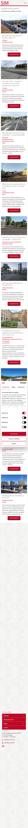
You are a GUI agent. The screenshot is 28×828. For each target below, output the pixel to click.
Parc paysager (5, 341)
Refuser (14, 443)
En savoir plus (14, 54)
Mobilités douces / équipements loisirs (12, 339)
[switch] (24, 418)
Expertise (6, 715)
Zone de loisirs (6, 342)
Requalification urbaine (8, 141)
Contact (6, 727)
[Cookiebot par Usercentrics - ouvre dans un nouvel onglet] (20, 383)
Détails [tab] (13, 387)
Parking (4, 91)
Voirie (3, 143)
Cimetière (4, 40)
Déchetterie (5, 137)
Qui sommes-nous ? (9, 719)
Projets (5, 723)
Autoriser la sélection (14, 438)
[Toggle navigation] (25, 3)
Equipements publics (7, 42)
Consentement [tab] (5, 387)
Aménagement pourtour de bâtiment (11, 242)
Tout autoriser (14, 433)
